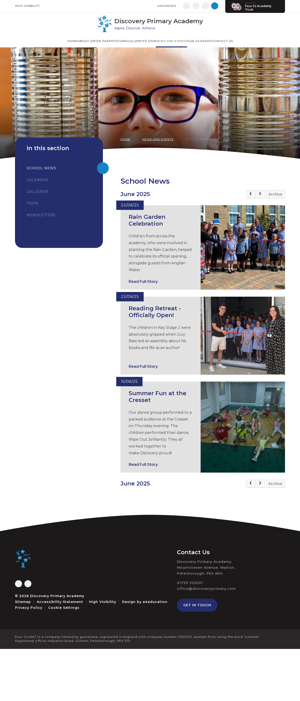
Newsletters (41, 215)
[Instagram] (195, 5)
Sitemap (23, 602)
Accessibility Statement (60, 602)
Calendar (37, 180)
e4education (155, 602)
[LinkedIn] (205, 5)
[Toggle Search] (214, 5)
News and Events (157, 139)
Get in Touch (197, 605)
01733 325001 (190, 583)
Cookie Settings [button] (63, 608)
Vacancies (166, 6)
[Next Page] (260, 194)
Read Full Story (143, 281)
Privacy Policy (28, 608)
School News (197, 139)
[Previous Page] (250, 194)
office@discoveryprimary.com (206, 589)
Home (125, 139)
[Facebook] (186, 5)
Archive (275, 194)
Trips (32, 203)
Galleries (38, 191)
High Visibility (27, 6)
